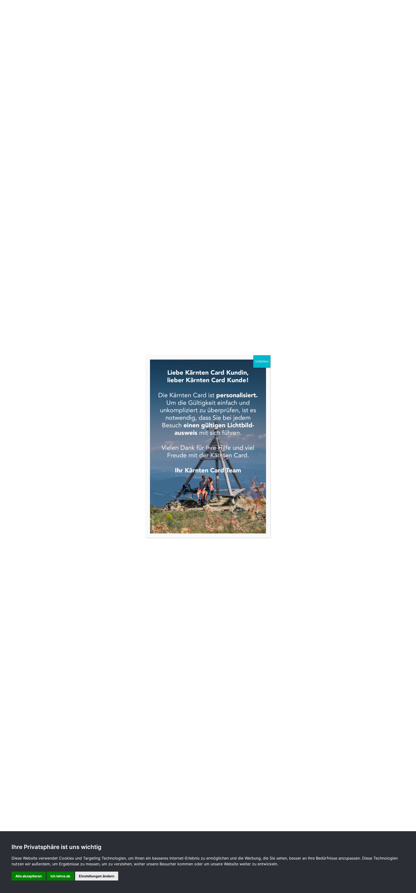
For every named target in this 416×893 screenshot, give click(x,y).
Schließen (261, 361)
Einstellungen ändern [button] (96, 876)
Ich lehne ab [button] (60, 876)
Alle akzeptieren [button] (28, 876)
